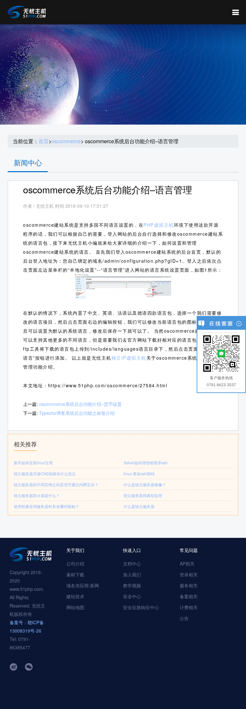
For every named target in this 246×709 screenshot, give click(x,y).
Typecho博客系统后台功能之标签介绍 (77, 413)
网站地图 (75, 607)
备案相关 (189, 596)
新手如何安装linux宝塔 (33, 462)
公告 (184, 618)
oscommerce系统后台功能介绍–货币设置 (80, 404)
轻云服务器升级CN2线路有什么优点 (45, 473)
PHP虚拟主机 (159, 225)
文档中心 (132, 563)
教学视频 (132, 585)
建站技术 (75, 596)
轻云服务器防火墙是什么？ (37, 495)
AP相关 (187, 563)
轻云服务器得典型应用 (143, 495)
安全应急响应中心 (141, 607)
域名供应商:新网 (82, 585)
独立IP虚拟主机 (128, 357)
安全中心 (132, 596)
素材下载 (75, 574)
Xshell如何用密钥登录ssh (146, 462)
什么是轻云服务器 (139, 506)
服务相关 (189, 585)
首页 (43, 141)
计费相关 (189, 607)
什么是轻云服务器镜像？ (145, 484)
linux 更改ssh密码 (139, 473)
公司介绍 (75, 563)
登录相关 (189, 574)
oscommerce (66, 141)
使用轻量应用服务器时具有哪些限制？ (46, 506)
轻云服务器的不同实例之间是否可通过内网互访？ (56, 484)
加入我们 (132, 574)
